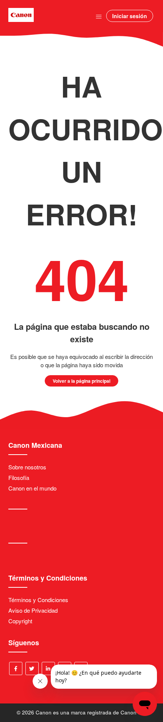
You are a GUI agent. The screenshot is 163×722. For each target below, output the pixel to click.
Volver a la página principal (81, 380)
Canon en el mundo (32, 488)
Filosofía (18, 477)
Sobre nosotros (27, 467)
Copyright (20, 621)
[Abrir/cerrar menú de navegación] (99, 16)
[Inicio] (21, 19)
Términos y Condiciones (38, 600)
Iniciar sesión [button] (129, 16)
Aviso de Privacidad (33, 610)
